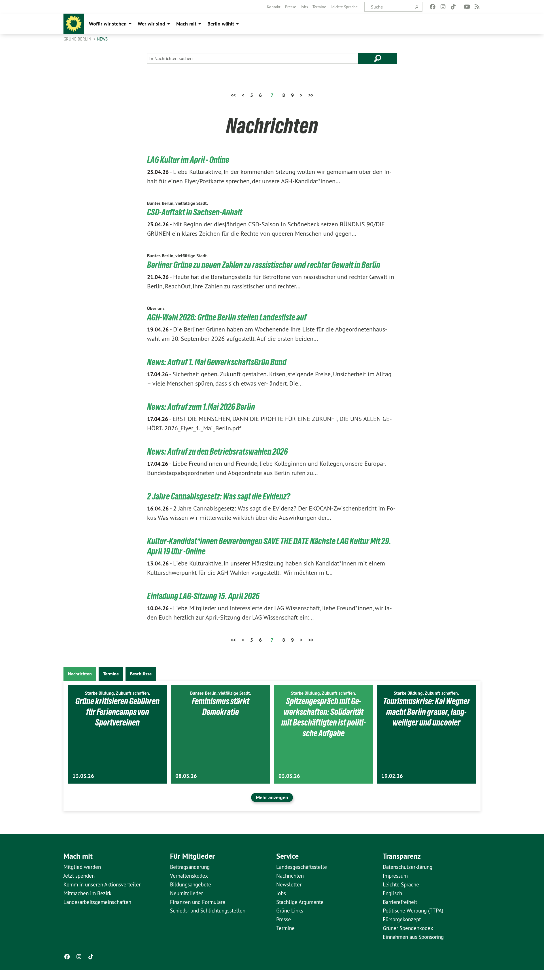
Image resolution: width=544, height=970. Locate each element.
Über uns (156, 308)
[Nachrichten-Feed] (477, 7)
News (102, 39)
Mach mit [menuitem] (186, 23)
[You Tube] (466, 7)
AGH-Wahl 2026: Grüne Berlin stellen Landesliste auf (227, 317)
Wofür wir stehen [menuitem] (108, 23)
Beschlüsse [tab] (141, 674)
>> (310, 95)
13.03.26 (83, 776)
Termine (319, 6)
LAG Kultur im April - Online (188, 160)
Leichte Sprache (344, 6)
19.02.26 (392, 776)
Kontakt (273, 6)
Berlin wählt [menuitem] (220, 23)
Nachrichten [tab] (80, 674)
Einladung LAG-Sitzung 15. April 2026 (203, 596)
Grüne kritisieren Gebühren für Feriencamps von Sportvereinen (117, 712)
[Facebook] (432, 7)
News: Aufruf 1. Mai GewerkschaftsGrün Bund (216, 362)
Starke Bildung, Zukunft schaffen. (117, 693)
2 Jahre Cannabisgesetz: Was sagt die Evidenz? (218, 496)
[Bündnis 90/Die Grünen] (73, 24)
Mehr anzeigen (272, 797)
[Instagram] (443, 7)
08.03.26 (186, 776)
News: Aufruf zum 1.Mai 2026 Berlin (201, 407)
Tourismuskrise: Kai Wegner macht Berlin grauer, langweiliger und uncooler (426, 712)
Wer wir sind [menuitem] (151, 23)
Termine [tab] (111, 674)
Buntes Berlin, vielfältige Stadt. (177, 203)
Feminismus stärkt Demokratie (220, 706)
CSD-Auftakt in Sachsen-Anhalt (194, 212)
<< (233, 95)
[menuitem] (273, 7)
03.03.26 (289, 776)
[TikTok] (453, 7)
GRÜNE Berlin (77, 39)
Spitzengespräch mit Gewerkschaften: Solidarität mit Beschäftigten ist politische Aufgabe (323, 717)
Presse (290, 6)
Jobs (304, 6)
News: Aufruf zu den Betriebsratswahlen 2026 (217, 451)
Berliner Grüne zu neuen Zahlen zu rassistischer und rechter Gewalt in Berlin (263, 265)
